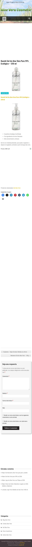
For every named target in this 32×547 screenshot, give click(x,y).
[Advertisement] (16, 41)
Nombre (5, 393)
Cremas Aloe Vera (7, 523)
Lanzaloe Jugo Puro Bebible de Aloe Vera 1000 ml (15, 490)
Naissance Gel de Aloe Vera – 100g (20, 355)
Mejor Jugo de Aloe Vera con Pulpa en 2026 (13, 480)
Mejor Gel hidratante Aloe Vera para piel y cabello (14, 473)
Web (3, 408)
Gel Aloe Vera (5, 93)
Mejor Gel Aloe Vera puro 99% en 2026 (12, 476)
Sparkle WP (21, 545)
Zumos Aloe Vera (7, 535)
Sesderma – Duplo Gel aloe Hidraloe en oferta (15, 352)
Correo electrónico (7, 400)
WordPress (22, 543)
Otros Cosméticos (7, 531)
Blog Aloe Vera (6, 520)
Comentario (5, 376)
